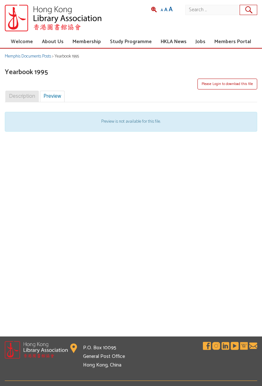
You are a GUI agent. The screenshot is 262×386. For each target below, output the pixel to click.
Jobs (200, 41)
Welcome (22, 41)
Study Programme (131, 41)
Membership (87, 41)
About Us (53, 41)
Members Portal (232, 41)
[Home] (68, 18)
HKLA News (174, 41)
